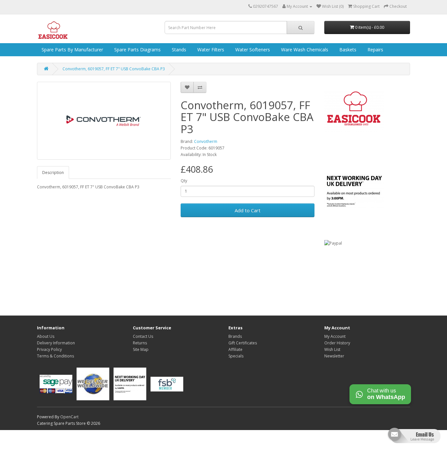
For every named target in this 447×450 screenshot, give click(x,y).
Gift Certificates (242, 343)
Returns (140, 343)
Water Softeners (252, 49)
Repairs (374, 49)
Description (53, 172)
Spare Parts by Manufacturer (71, 49)
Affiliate (235, 349)
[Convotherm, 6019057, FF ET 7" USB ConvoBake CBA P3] (104, 121)
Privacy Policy (49, 349)
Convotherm (205, 141)
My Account (335, 336)
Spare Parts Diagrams (137, 49)
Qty (184, 180)
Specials (235, 356)
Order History (337, 343)
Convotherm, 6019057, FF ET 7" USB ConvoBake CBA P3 (114, 69)
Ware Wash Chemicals (304, 49)
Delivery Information (56, 343)
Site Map (141, 349)
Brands (235, 336)
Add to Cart (247, 210)
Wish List (332, 349)
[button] (413, 438)
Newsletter (334, 356)
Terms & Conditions (55, 356)
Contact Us (143, 336)
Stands (178, 49)
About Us (45, 336)
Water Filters (210, 49)
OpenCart (69, 417)
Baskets (347, 49)
